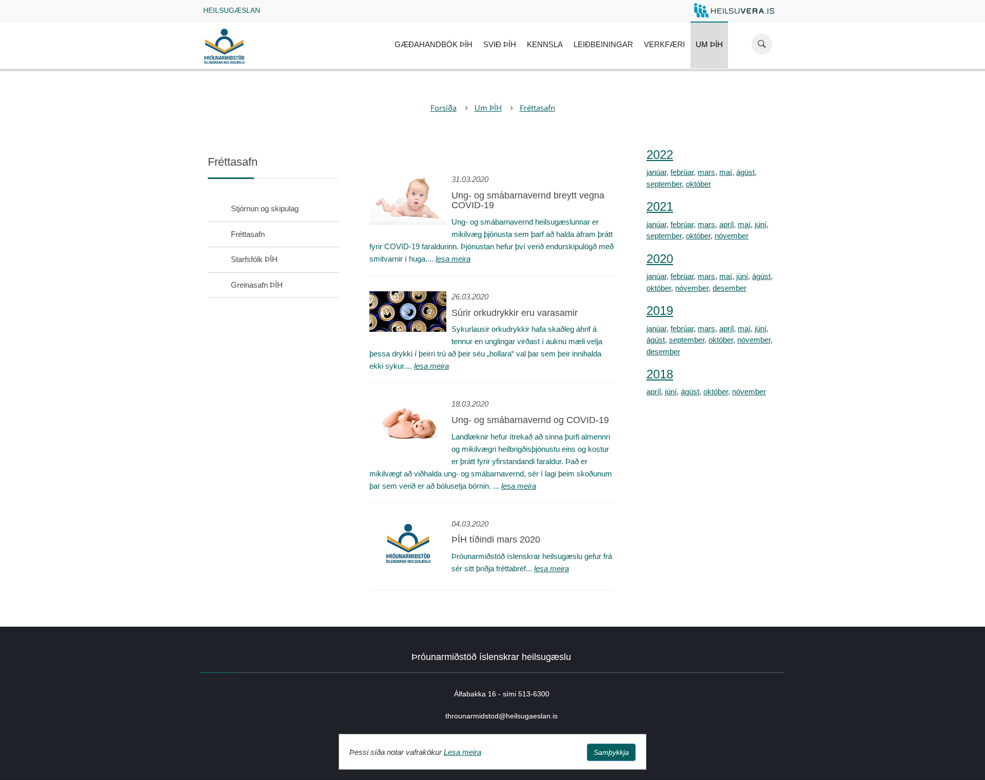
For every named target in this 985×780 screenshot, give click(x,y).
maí (725, 172)
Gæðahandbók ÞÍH (433, 44)
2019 (659, 310)
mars (706, 172)
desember (729, 288)
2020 (659, 259)
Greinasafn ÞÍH (257, 285)
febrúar (682, 172)
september (664, 183)
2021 (659, 206)
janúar (656, 172)
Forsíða (443, 108)
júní (760, 224)
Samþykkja (611, 752)
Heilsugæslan (231, 10)
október (698, 183)
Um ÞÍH (709, 44)
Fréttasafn (537, 108)
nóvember (731, 235)
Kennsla (545, 44)
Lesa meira (462, 752)
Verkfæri (664, 44)
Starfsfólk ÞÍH (254, 259)
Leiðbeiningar (603, 44)
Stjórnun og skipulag (265, 208)
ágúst (745, 172)
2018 (659, 374)
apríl (726, 224)
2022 (659, 155)
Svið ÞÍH (499, 44)
